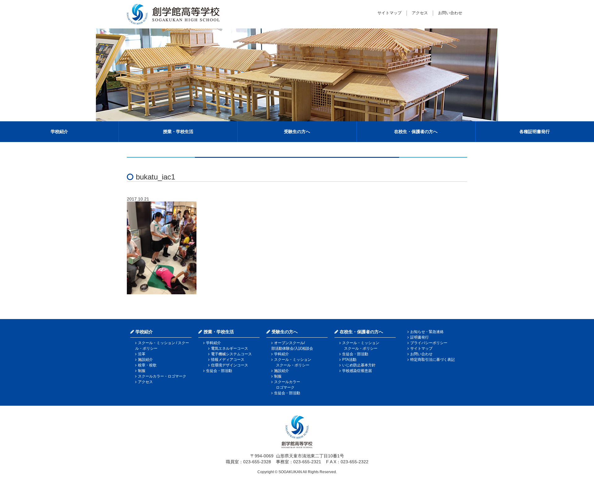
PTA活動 (349, 359)
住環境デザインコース (229, 365)
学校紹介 (59, 131)
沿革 (141, 354)
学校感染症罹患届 (357, 371)
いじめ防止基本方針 (359, 365)
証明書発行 (419, 337)
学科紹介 (213, 343)
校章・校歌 (147, 365)
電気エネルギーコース (229, 348)
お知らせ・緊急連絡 (427, 332)
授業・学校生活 (178, 131)
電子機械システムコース (231, 354)
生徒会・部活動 (219, 371)
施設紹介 (145, 359)
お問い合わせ (450, 13)
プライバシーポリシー (428, 343)
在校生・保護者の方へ (415, 131)
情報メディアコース (227, 359)
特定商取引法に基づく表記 (432, 359)
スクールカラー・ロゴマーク (162, 376)
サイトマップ (389, 13)
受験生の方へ (297, 131)
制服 (141, 371)
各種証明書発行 (534, 131)
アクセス (420, 13)
